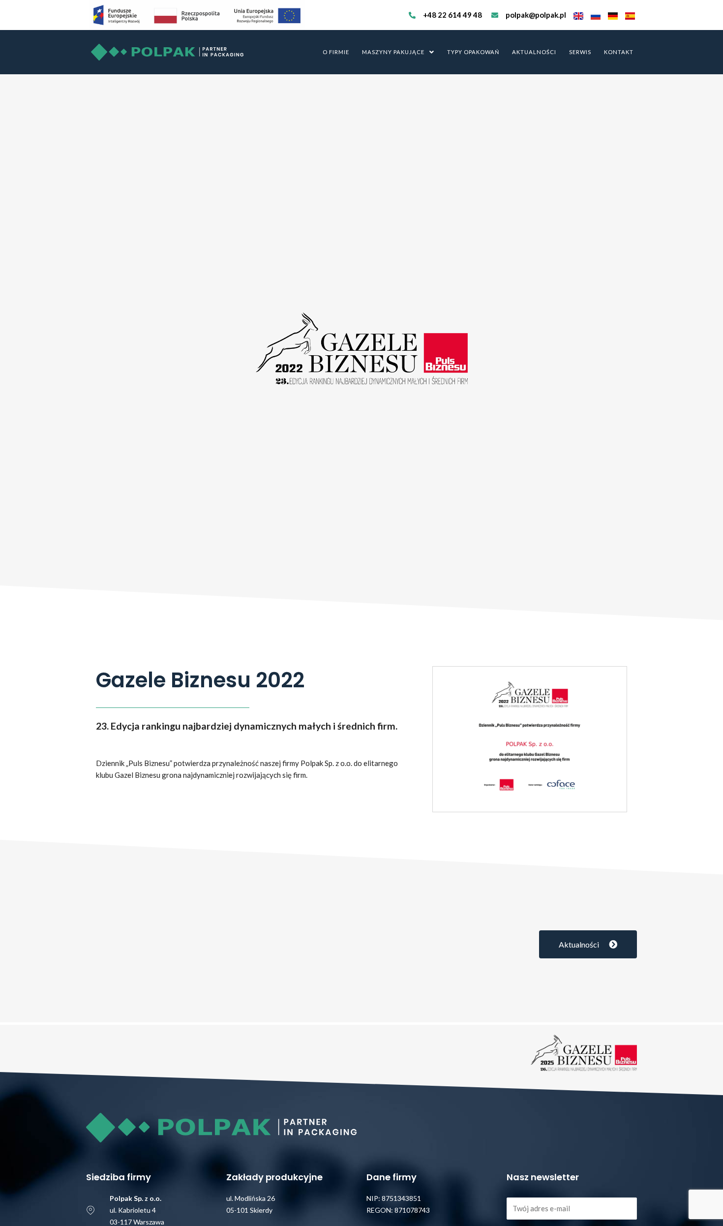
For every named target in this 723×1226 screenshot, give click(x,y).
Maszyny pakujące (393, 52)
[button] (398, 51)
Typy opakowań (473, 52)
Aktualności (534, 52)
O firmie (336, 52)
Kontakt (618, 52)
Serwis (580, 52)
